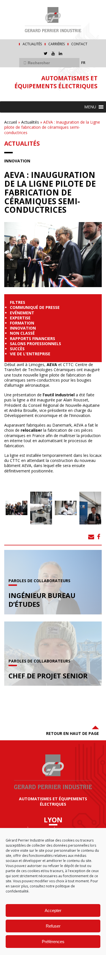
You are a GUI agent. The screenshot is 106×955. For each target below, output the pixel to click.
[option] (16, 508)
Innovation (17, 161)
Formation (22, 323)
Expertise (20, 318)
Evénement (22, 312)
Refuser (53, 926)
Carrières (56, 44)
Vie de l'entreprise (30, 353)
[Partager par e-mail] (91, 537)
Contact (79, 44)
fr (83, 62)
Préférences (53, 941)
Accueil (10, 122)
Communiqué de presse (35, 307)
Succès (17, 348)
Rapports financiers (32, 338)
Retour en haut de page (72, 733)
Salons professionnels (35, 343)
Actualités (32, 44)
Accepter (53, 910)
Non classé (22, 333)
